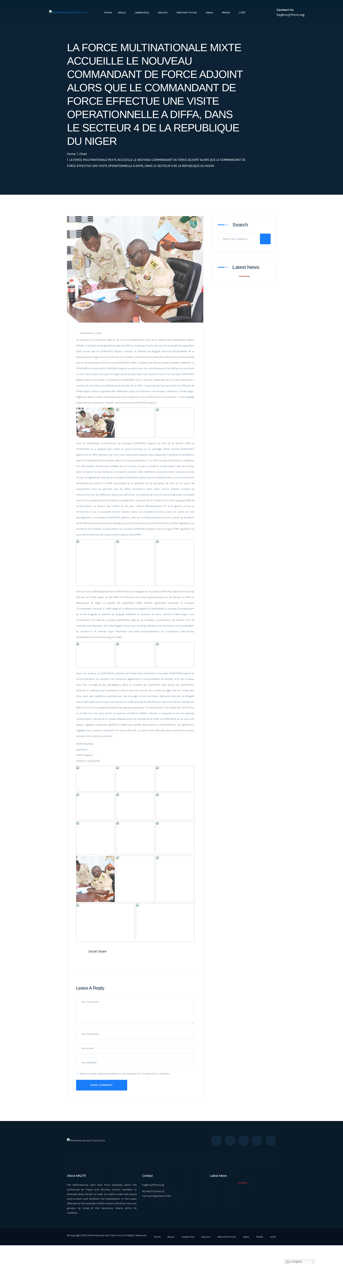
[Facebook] (82, 960)
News (209, 12)
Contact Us (285, 10)
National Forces (187, 12)
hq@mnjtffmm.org (153, 1184)
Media (226, 12)
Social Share (97, 951)
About (122, 12)
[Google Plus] (97, 960)
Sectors (163, 12)
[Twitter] (90, 960)
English (297, 1261)
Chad (83, 154)
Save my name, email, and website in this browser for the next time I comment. (125, 1073)
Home (108, 12)
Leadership (142, 12)
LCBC (242, 12)
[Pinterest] (105, 960)
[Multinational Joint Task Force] (68, 12)
